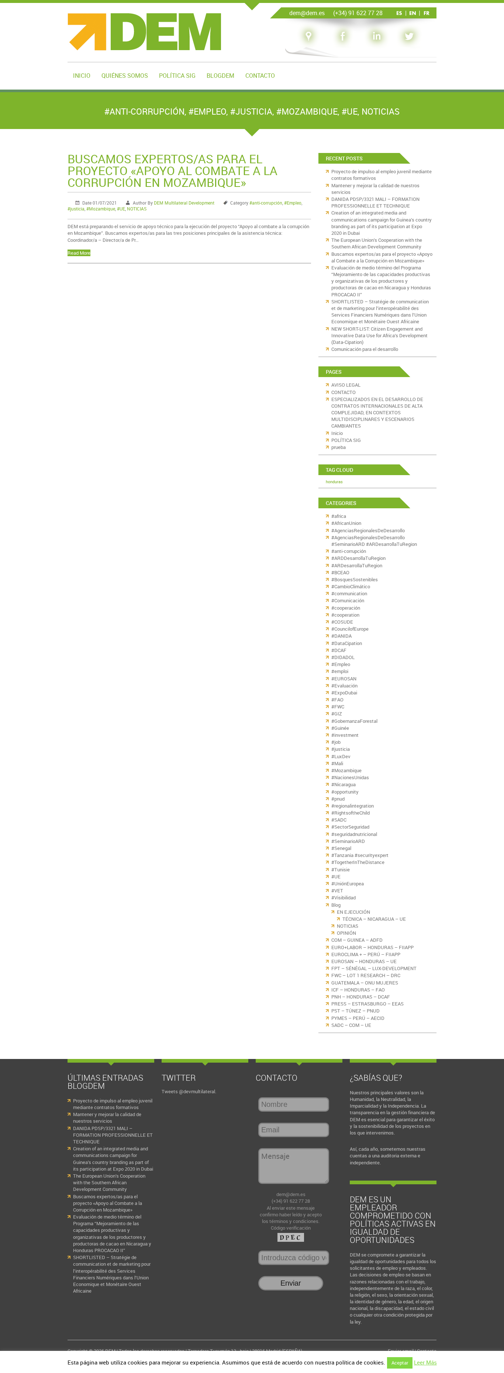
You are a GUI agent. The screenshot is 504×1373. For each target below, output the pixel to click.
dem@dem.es (290, 1194)
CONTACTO (260, 76)
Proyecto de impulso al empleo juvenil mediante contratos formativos (112, 1104)
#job (336, 742)
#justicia (251, 111)
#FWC (337, 706)
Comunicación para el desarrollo (364, 349)
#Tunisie (340, 869)
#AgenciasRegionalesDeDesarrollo (368, 530)
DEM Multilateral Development (184, 203)
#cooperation (345, 614)
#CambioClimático (350, 586)
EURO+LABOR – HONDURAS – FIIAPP (372, 947)
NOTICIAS (381, 111)
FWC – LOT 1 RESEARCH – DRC (365, 975)
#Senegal (341, 848)
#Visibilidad (343, 897)
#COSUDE (342, 621)
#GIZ (336, 713)
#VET (337, 890)
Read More (79, 253)
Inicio (337, 433)
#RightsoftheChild (350, 812)
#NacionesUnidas (350, 777)
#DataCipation (346, 643)
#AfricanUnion (346, 523)
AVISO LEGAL (345, 384)
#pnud (338, 798)
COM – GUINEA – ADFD (357, 940)
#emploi (339, 671)
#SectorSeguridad (350, 826)
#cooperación (345, 607)
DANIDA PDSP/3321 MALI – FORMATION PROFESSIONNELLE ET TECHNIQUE (375, 202)
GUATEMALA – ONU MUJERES (364, 982)
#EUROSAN (343, 678)
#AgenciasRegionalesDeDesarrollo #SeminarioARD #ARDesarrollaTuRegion (374, 540)
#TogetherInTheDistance (357, 862)
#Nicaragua (343, 784)
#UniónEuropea (347, 883)
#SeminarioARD (348, 841)
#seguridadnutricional (354, 834)
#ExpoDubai (344, 692)
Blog (336, 905)
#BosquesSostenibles (354, 579)
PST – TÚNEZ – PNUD (355, 1010)
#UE (350, 111)
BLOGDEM (220, 76)
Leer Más (425, 1362)
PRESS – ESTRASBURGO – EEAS (367, 1003)
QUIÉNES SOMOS (124, 76)
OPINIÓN (346, 933)
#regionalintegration (352, 805)
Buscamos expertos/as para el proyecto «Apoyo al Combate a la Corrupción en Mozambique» (172, 170)
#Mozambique (307, 111)
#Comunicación (347, 600)
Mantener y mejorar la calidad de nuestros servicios (107, 1117)
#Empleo (207, 111)
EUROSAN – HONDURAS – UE (364, 961)
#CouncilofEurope (350, 628)
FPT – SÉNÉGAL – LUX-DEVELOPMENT (374, 968)
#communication (349, 593)
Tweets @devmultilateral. (189, 1091)
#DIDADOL (343, 657)
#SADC (338, 819)
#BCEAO (340, 572)
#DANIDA (341, 636)
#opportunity (345, 791)
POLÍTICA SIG (177, 76)
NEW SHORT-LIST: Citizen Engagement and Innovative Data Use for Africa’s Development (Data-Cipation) (379, 335)
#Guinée (340, 728)
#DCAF (338, 650)
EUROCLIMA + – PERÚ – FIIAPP (365, 954)
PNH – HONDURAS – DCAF (360, 996)
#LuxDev (341, 756)
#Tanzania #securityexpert (360, 855)
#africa (338, 516)
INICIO (81, 76)
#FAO (337, 699)
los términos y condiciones (290, 1221)
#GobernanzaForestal (354, 721)
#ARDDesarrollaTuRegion (358, 558)
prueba (338, 447)
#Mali (337, 763)
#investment (345, 735)
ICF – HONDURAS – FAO (358, 989)
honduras (334, 481)
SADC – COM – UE (351, 1025)
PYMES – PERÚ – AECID (357, 1018)
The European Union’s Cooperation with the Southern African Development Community (376, 243)
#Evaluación (344, 685)
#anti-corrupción (144, 111)
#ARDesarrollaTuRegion (356, 565)
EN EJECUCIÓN (353, 912)
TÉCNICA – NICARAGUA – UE (374, 919)
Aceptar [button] (399, 1362)
